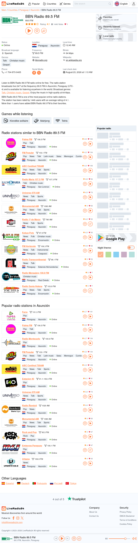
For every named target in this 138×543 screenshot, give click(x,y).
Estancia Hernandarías (48, 266)
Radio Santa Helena (32, 286)
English (124, 3)
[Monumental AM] (11, 210)
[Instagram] (17, 518)
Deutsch (25, 483)
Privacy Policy (125, 511)
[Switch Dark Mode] (131, 248)
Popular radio (104, 128)
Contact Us (94, 516)
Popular (36, 3)
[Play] (29, 30)
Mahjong (45, 120)
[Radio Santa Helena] (11, 290)
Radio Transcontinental (34, 259)
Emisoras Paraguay (32, 445)
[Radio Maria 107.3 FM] (11, 183)
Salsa (58, 156)
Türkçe (73, 483)
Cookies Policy (126, 524)
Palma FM (27, 139)
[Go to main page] (13, 3)
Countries (51, 3)
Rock (25, 435)
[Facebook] (34, 73)
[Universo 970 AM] (11, 196)
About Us (93, 511)
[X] (39, 73)
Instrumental (42, 249)
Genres (66, 3)
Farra (24, 312)
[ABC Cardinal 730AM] (11, 170)
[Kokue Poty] (11, 236)
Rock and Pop (29, 432)
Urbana (26, 459)
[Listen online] (90, 143)
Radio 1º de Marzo (31, 219)
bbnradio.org (41, 60)
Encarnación (43, 240)
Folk (33, 236)
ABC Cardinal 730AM (33, 166)
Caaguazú (42, 253)
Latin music (49, 156)
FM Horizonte (29, 246)
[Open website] (90, 224)
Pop (25, 143)
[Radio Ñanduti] (11, 409)
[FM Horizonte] (11, 250)
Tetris (65, 120)
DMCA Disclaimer (127, 516)
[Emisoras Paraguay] (11, 449)
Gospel (6, 64)
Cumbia (79, 156)
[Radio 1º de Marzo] (11, 223)
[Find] (109, 3)
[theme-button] (100, 254)
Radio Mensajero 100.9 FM (35, 273)
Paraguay (43, 45)
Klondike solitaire (19, 120)
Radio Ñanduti (29, 405)
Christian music (17, 60)
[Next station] (67, 538)
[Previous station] (56, 538)
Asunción (55, 45)
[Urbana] (11, 463)
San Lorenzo (43, 186)
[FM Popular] (11, 156)
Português (42, 483)
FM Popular (28, 153)
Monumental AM (30, 206)
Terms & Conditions (128, 520)
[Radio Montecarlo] (11, 342)
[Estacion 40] (11, 382)
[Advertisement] (116, 83)
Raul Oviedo (43, 280)
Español (10, 483)
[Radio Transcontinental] (11, 263)
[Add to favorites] (37, 30)
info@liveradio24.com (12, 522)
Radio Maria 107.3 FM (33, 179)
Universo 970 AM (30, 193)
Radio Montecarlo (31, 339)
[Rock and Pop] (11, 436)
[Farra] (11, 316)
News (32, 156)
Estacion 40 (28, 379)
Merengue (68, 156)
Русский (58, 483)
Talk (5, 60)
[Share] (44, 30)
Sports (46, 169)
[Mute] (133, 538)
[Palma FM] (11, 143)
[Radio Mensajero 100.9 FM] (11, 277)
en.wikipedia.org (74, 60)
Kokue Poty (28, 233)
